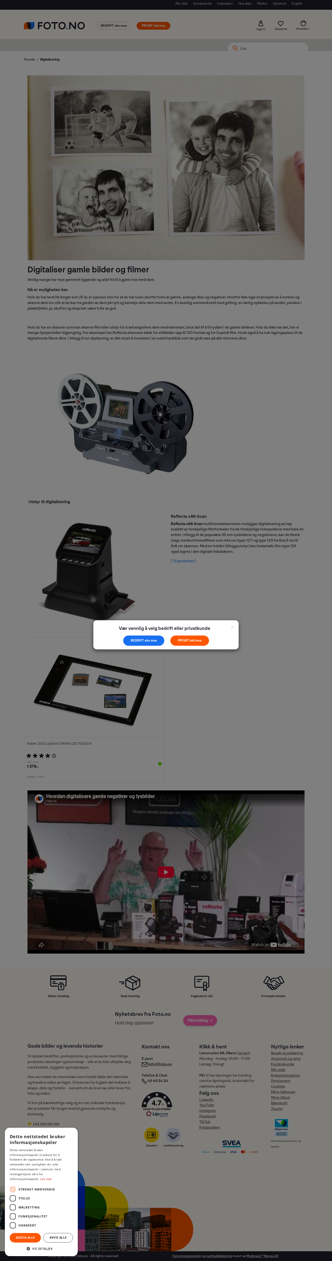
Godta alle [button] (25, 1237)
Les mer (46, 1179)
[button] (41, 1248)
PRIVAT (184, 640)
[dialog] (41, 1192)
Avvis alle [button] (58, 1237)
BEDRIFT (138, 640)
